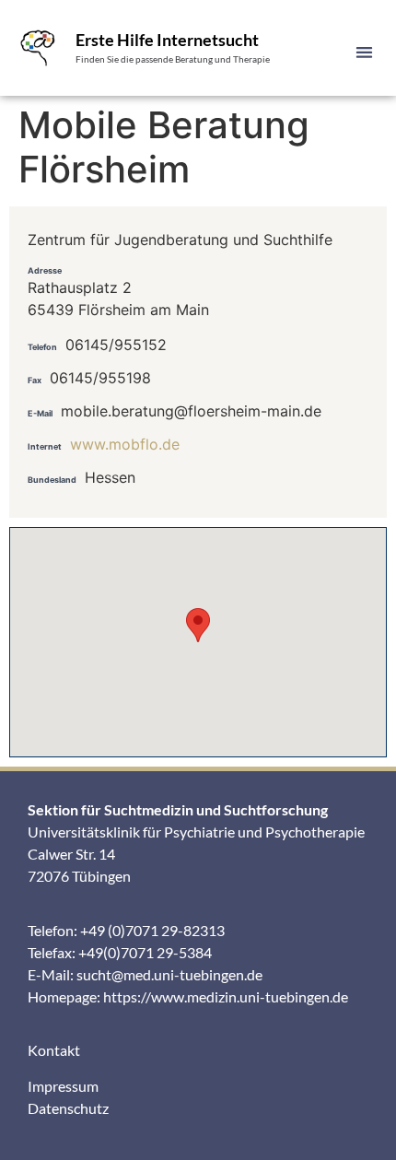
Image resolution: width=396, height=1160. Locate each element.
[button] (365, 52)
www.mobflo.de (125, 444)
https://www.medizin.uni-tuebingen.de (225, 996)
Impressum (63, 1086)
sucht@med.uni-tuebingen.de (169, 974)
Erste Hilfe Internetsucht (167, 39)
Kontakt (54, 1050)
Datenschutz (68, 1108)
